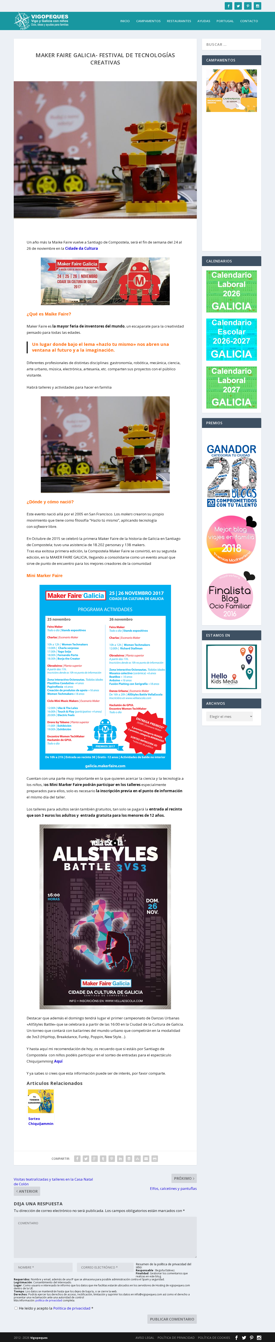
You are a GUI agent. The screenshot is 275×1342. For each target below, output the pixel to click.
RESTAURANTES (179, 21)
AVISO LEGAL (145, 1338)
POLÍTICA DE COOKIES (214, 1338)
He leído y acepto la (56, 1308)
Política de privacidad (72, 1308)
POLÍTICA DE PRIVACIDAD (176, 1338)
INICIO (125, 21)
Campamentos (148, 21)
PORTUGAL (225, 21)
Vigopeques (38, 1338)
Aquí (58, 1061)
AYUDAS (203, 21)
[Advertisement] (231, 182)
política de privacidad (48, 1300)
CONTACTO (249, 21)
